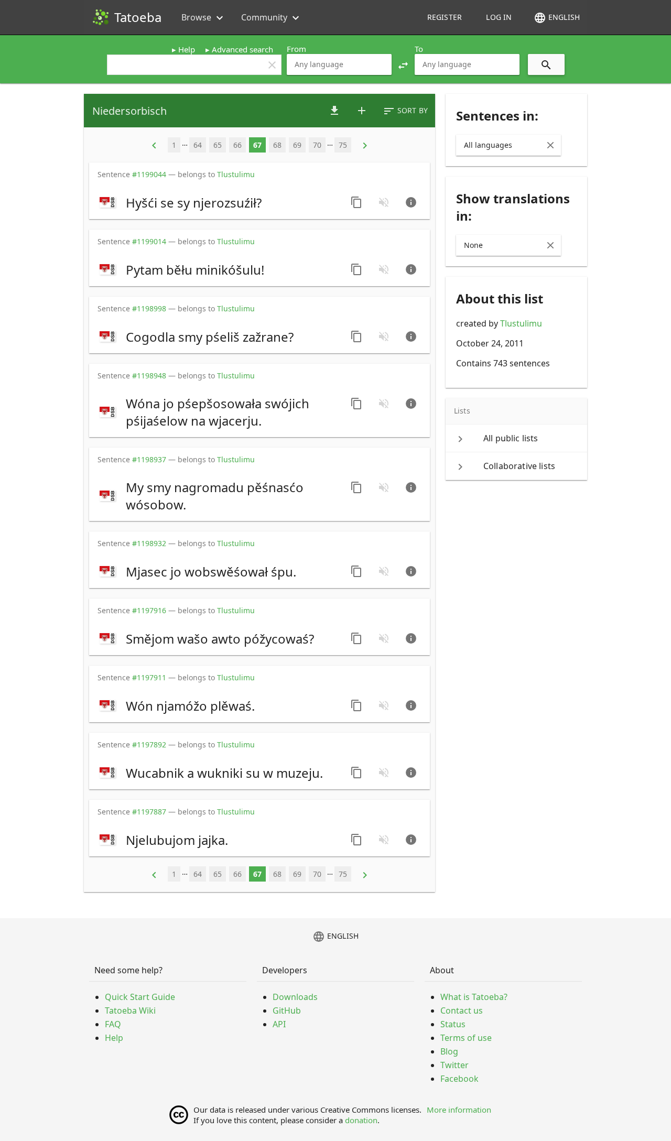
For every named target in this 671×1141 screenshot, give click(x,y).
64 (197, 145)
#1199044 (149, 174)
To (419, 49)
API (279, 1024)
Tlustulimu (521, 323)
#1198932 (149, 543)
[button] (403, 64)
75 (343, 145)
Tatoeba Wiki (130, 1010)
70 (317, 145)
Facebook (459, 1078)
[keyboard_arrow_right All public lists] (516, 438)
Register (444, 17)
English (557, 18)
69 (297, 145)
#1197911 (149, 677)
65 (217, 145)
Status (453, 1024)
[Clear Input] (550, 145)
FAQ (113, 1024)
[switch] (218, 202)
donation (361, 1120)
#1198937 (149, 459)
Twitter (454, 1065)
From (296, 49)
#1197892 (149, 744)
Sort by (405, 111)
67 (257, 145)
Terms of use (466, 1038)
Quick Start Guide (140, 997)
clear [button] (272, 65)
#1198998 (149, 308)
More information (459, 1109)
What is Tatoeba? (473, 997)
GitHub (287, 1010)
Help (186, 49)
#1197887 (149, 812)
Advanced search (242, 49)
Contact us (461, 1010)
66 (237, 145)
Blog (449, 1051)
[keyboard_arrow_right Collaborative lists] (516, 466)
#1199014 (149, 241)
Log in (499, 17)
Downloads (295, 997)
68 (277, 145)
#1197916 (149, 610)
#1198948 (149, 376)
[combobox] (339, 64)
